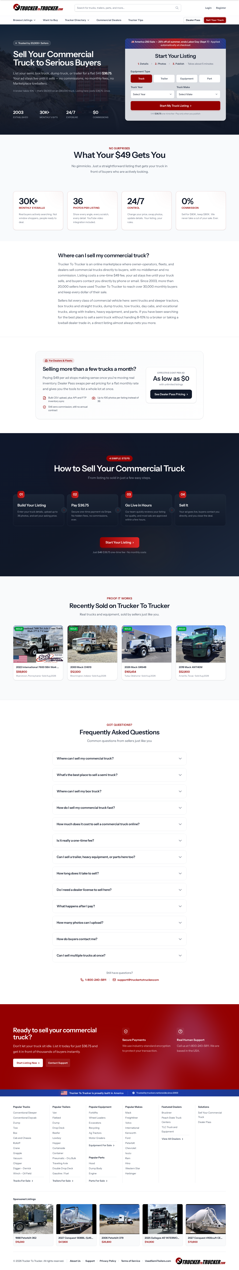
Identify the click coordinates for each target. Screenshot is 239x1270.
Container (57, 1153)
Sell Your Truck (215, 20)
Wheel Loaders (97, 1117)
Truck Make (183, 87)
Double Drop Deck (62, 1168)
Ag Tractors (95, 1132)
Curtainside (58, 1148)
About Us (75, 1260)
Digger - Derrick (22, 1168)
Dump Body (95, 1168)
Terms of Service (130, 1260)
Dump (16, 1122)
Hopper (56, 1143)
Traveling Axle (60, 1163)
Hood (92, 1163)
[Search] (177, 8)
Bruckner (167, 1112)
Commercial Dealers (109, 20)
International (132, 1127)
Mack (128, 1112)
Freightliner (131, 1117)
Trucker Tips (135, 20)
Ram (127, 1158)
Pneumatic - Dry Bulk (64, 1158)
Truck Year (137, 87)
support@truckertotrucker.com (138, 979)
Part (209, 78)
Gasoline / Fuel (60, 1173)
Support (90, 1260)
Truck (141, 78)
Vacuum (17, 1158)
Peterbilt (130, 1143)
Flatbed (56, 1117)
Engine (93, 1173)
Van (54, 1112)
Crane (16, 1148)
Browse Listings (22, 20)
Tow (15, 1127)
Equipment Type (140, 71)
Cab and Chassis (22, 1138)
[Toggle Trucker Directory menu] (88, 20)
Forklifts (93, 1112)
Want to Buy (50, 20)
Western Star (132, 1168)
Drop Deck (58, 1127)
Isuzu (128, 1153)
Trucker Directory (75, 20)
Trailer (164, 78)
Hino (127, 1163)
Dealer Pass (193, 20)
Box (15, 1132)
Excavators (95, 1122)
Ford (127, 1138)
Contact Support (58, 1062)
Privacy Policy (108, 1260)
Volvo (128, 1122)
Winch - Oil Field (22, 1173)
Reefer (56, 1132)
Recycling (94, 1127)
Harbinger (130, 1173)
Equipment (187, 78)
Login (208, 7)
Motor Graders (97, 1138)
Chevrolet (130, 1148)
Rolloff (16, 1143)
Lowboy (56, 1138)
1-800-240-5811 (95, 979)
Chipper (17, 1163)
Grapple (17, 1153)
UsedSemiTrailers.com (158, 1260)
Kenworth (130, 1132)
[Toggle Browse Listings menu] (34, 20)
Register (221, 7)
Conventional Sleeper (25, 1112)
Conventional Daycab (24, 1117)
